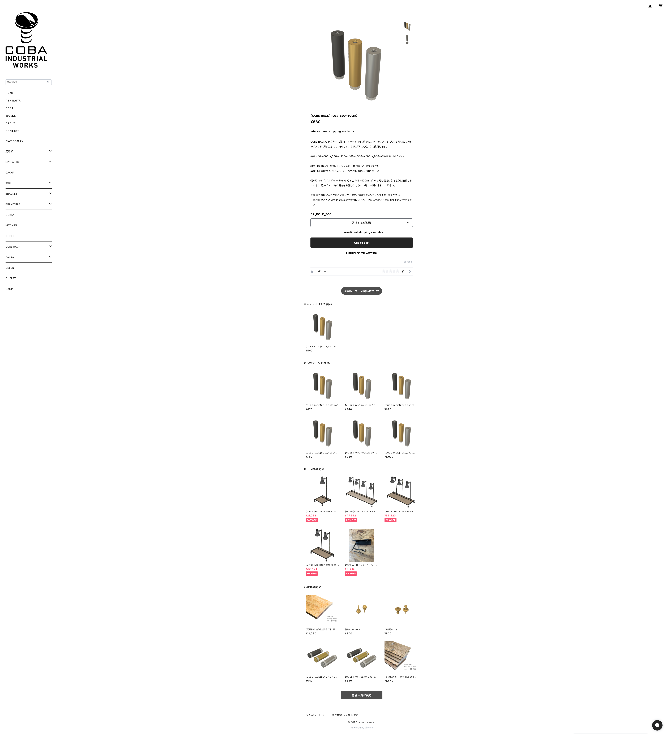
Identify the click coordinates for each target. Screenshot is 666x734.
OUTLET (11, 278)
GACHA (10, 172)
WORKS (11, 115)
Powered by (358, 727)
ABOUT (10, 123)
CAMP (9, 288)
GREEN (10, 267)
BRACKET (12, 193)
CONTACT (12, 131)
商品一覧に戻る (362, 695)
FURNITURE (13, 204)
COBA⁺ (10, 108)
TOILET (10, 236)
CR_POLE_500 (320, 214)
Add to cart (362, 242)
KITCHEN (11, 225)
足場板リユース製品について (362, 291)
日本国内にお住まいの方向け (361, 253)
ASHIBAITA (13, 100)
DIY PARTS (12, 161)
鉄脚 (8, 183)
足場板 (9, 151)
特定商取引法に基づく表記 (345, 715)
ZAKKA (10, 257)
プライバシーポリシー (316, 715)
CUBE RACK (13, 246)
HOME (10, 92)
